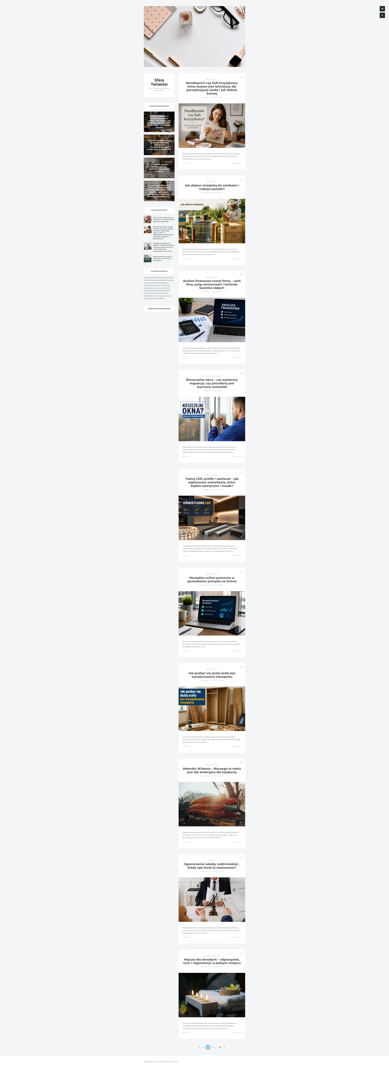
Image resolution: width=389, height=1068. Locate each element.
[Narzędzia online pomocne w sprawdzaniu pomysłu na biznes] (212, 613)
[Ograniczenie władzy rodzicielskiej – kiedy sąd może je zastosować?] (212, 899)
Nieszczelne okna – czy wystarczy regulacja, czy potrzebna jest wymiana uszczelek (212, 383)
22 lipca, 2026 (217, 97)
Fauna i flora (213, 181)
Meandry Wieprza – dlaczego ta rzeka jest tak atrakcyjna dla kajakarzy (212, 770)
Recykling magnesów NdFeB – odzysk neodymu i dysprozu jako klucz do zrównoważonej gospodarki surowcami (163, 247)
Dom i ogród (212, 79)
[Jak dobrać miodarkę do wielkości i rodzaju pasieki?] (212, 221)
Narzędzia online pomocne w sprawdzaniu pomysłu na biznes (212, 579)
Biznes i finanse (213, 277)
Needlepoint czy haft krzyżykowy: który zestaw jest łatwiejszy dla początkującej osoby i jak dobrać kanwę (212, 88)
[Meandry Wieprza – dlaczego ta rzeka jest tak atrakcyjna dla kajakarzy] (212, 804)
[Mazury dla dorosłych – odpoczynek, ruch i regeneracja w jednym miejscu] (212, 995)
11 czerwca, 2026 (217, 966)
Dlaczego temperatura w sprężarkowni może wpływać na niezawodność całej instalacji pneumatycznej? (159, 144)
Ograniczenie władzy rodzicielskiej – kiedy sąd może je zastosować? (212, 865)
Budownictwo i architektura (213, 376)
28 (220, 1047)
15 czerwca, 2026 (217, 871)
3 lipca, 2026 (217, 489)
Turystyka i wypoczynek (212, 956)
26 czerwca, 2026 (217, 585)
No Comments (236, 163)
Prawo (213, 860)
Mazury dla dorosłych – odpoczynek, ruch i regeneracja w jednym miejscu (212, 961)
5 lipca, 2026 (217, 390)
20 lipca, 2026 (217, 192)
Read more (186, 163)
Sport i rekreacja (212, 765)
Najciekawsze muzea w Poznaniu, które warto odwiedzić (162, 258)
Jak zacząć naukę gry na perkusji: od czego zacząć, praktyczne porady (163, 219)
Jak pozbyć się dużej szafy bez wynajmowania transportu (211, 674)
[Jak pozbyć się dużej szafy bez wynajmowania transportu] (212, 709)
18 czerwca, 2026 (217, 776)
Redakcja (207, 97)
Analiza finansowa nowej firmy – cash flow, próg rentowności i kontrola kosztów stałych (212, 284)
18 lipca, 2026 (217, 291)
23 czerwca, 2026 (217, 680)
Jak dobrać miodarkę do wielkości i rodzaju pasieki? (212, 187)
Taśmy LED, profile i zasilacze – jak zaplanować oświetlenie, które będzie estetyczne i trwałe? (212, 482)
